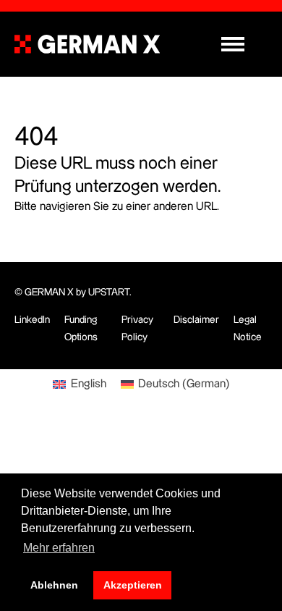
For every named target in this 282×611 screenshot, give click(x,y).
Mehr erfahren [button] (59, 548)
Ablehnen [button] (54, 585)
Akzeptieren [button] (132, 585)
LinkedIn (32, 320)
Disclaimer (196, 320)
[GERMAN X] (87, 44)
